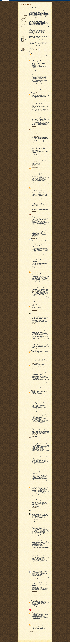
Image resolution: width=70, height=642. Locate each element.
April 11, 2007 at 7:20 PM (34, 598)
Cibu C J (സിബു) (34, 270)
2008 (22, 36)
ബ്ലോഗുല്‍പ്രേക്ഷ (35, 291)
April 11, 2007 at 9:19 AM (34, 388)
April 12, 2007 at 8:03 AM (34, 607)
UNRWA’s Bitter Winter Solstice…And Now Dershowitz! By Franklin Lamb (24, 24)
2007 (22, 37)
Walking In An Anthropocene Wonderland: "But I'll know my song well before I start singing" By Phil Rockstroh (24, 21)
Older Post (48, 633)
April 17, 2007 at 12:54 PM (34, 629)
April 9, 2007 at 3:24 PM (34, 165)
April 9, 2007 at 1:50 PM (34, 90)
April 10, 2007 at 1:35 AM (34, 348)
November (23, 39)
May (22, 43)
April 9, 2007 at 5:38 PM (34, 236)
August (23, 42)
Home (39, 633)
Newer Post (30, 633)
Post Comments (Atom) (35, 634)
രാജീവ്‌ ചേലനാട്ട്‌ (26, 4)
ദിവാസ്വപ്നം (33, 304)
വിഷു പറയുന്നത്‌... (24, 46)
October (23, 40)
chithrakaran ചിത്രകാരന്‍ (35, 213)
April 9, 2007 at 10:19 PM (34, 302)
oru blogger (33, 350)
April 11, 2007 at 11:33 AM (34, 507)
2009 (22, 35)
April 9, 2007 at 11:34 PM (34, 310)
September (23, 41)
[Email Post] (39, 49)
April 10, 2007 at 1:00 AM (34, 323)
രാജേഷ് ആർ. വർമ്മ (35, 623)
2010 (22, 34)
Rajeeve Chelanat (24, 53)
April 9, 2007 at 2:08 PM (34, 126)
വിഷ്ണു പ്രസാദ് (34, 612)
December (23, 38)
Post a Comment (31, 631)
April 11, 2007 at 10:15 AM (34, 434)
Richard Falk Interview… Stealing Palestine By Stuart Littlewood (24, 26)
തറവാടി (33, 186)
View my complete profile (23, 55)
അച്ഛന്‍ (23, 48)
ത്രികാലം (23, 49)
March (23, 50)
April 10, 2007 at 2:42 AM (34, 361)
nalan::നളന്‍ (33, 238)
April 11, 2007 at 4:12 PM (34, 591)
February (23, 51)
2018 (22, 29)
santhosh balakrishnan (35, 136)
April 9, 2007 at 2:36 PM (34, 134)
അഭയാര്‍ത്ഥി (34, 59)
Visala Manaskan (34, 608)
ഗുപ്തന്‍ (33, 570)
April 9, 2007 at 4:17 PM (34, 211)
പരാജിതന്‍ (33, 312)
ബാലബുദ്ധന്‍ (23, 47)
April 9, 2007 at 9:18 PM (34, 269)
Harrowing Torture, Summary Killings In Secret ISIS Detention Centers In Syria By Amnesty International (24, 16)
